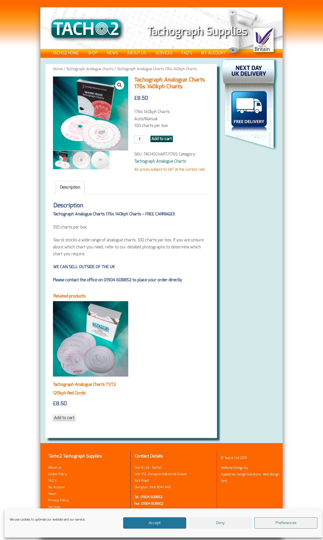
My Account (213, 53)
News (112, 53)
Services (163, 53)
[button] (119, 85)
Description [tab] (70, 187)
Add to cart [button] (64, 418)
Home (58, 69)
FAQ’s (186, 53)
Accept (155, 523)
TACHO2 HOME (65, 53)
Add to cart (161, 139)
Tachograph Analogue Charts (89, 69)
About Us (136, 53)
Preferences (286, 523)
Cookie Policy (57, 474)
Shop (93, 53)
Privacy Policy (58, 500)
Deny (220, 523)
